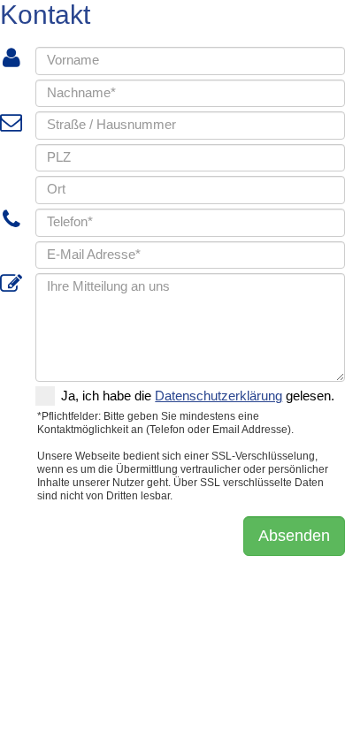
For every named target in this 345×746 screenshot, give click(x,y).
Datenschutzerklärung (218, 396)
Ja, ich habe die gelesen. (197, 396)
